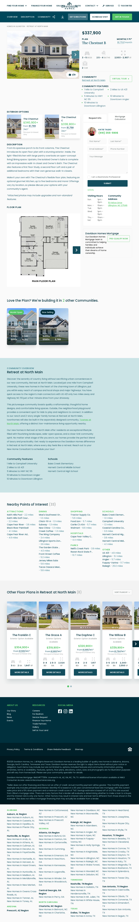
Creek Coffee (46, 531)
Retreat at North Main (37, 26)
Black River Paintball (18, 527)
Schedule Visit (100, 17)
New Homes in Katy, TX (114, 861)
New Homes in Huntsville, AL (21, 871)
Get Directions (78, 17)
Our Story (11, 710)
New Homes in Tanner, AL (20, 898)
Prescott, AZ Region (18, 910)
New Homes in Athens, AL (20, 842)
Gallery (60, 5)
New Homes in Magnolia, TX (116, 864)
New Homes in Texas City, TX (115, 879)
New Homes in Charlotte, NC (52, 914)
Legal (91, 189)
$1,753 (120, 42)
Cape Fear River (15, 524)
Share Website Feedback (59, 749)
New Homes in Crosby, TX (115, 851)
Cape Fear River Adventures (18, 534)
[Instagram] (65, 711)
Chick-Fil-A (45, 521)
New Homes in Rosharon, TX (117, 868)
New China (44, 527)
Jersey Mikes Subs (48, 560)
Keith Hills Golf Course (18, 518)
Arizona (11, 906)
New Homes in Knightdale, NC (84, 853)
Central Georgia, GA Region (50, 892)
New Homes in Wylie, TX (114, 829)
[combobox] (122, 592)
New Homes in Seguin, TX (115, 916)
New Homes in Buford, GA (52, 835)
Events (10, 720)
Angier (105, 559)
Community (44, 17)
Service (110, 5)
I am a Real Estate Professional (105, 177)
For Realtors (37, 714)
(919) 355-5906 (108, 132)
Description (27, 17)
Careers (36, 710)
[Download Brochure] (62, 17)
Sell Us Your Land (40, 730)
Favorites (126, 5)
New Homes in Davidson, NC (85, 810)
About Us (12, 705)
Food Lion (75, 521)
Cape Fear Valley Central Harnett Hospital (82, 536)
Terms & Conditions (33, 749)
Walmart (75, 527)
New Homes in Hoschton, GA (52, 860)
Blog (78, 5)
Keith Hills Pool (14, 514)
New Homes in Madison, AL (21, 875)
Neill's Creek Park (80, 548)
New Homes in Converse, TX (117, 899)
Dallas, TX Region (80, 912)
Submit (107, 183)
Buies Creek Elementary (113, 514)
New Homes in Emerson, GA (53, 855)
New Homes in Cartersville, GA (53, 844)
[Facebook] (60, 711)
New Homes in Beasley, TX (116, 838)
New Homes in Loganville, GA (52, 873)
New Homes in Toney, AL (19, 901)
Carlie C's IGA (78, 524)
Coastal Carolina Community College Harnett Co (113, 527)
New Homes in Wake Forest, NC (85, 866)
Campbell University (113, 521)
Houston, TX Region (113, 835)
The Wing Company (49, 534)
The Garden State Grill (50, 547)
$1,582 (22, 651)
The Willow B (117, 635)
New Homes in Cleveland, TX (115, 843)
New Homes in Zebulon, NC (85, 874)
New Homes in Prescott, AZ (53, 816)
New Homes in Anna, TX (83, 916)
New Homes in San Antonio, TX (116, 911)
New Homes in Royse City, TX (115, 825)
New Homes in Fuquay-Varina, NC (83, 840)
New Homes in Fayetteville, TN (21, 854)
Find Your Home (15, 5)
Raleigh (106, 566)
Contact (90, 5)
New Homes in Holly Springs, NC (85, 847)
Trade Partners (39, 723)
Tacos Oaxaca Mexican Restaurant (50, 567)
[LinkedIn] (71, 711)
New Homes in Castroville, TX (116, 891)
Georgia (44, 828)
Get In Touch (122, 17)
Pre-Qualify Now (118, 238)
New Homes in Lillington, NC (85, 858)
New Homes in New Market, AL (21, 886)
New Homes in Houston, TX (116, 858)
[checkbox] (89, 177)
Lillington (107, 556)
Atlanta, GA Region (49, 832)
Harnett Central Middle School (113, 540)
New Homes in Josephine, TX (115, 818)
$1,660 (54, 651)
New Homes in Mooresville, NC (85, 815)
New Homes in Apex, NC (83, 835)
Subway (43, 524)
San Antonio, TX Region (115, 886)
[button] (120, 42)
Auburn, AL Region (17, 814)
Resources (38, 705)
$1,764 (117, 651)
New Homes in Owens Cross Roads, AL (21, 893)
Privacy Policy (13, 749)
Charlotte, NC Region (50, 906)
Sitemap (79, 749)
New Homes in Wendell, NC (85, 871)
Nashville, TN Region (82, 883)
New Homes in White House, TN (85, 902)
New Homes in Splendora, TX (115, 873)
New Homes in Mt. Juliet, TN (85, 896)
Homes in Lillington (16, 26)
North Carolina (48, 902)
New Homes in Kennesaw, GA (52, 867)
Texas (74, 908)
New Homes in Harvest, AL (20, 862)
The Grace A (53, 635)
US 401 (105, 552)
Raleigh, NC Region (81, 822)
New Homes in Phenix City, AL (20, 829)
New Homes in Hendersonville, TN (80, 892)
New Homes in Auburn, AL (20, 817)
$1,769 (32, 126)
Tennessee (77, 879)
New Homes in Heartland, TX (115, 812)
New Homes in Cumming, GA (52, 850)
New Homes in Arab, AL (19, 839)
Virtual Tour (121, 78)
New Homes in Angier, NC (84, 832)
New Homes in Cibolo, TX (115, 896)
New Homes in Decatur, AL (21, 849)
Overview (12, 17)
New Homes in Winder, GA (52, 878)
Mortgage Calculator (120, 118)
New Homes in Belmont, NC (53, 909)
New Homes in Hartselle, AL (21, 858)
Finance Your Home (41, 5)
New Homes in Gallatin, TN (84, 887)
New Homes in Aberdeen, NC (84, 827)
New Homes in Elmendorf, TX (115, 904)
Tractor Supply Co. (81, 514)
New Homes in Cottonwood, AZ (53, 812)
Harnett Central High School (113, 534)
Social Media (65, 705)
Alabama (12, 810)
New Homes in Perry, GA (51, 896)
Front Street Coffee (49, 554)
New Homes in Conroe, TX (115, 848)
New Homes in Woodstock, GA (53, 883)
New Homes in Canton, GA (53, 839)
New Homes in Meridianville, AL (21, 880)
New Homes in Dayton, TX (115, 855)
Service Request (40, 717)
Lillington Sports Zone (50, 540)
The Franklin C (21, 635)
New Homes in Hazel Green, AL (21, 867)
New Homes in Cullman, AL (21, 845)
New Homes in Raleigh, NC (84, 861)
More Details (22, 672)
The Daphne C (85, 635)
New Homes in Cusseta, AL (20, 820)
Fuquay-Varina (110, 562)
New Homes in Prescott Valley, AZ (51, 822)
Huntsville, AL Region (18, 835)
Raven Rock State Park (82, 551)
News (9, 717)
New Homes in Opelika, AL (20, 823)
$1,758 (70, 127)
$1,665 (86, 649)
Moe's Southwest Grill (50, 514)
